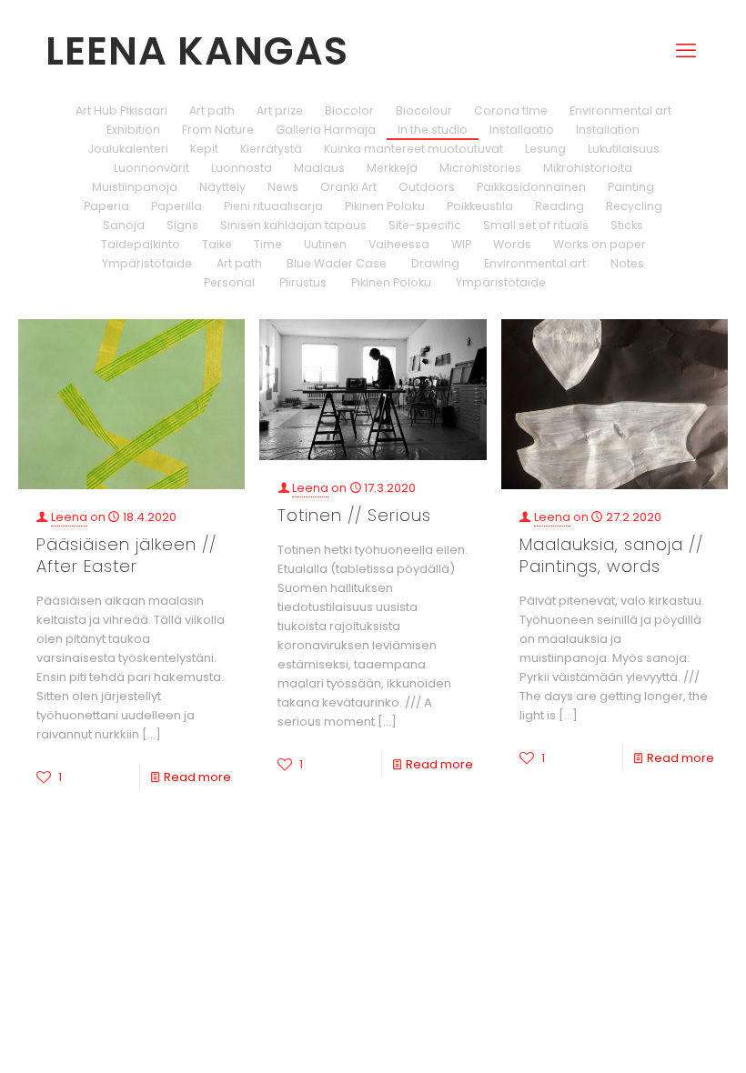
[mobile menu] (685, 23)
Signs (182, 225)
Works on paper (599, 244)
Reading (559, 206)
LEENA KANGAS (196, 51)
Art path (212, 110)
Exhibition (133, 129)
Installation (608, 129)
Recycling (634, 206)
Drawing (433, 263)
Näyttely (222, 187)
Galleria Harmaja (326, 129)
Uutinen (325, 244)
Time (268, 244)
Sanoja (124, 225)
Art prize (280, 110)
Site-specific (424, 225)
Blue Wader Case (335, 263)
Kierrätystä (271, 148)
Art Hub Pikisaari (121, 110)
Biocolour (424, 110)
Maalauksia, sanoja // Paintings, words (611, 555)
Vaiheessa (398, 244)
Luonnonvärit (151, 167)
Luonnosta (241, 167)
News (282, 187)
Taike (217, 244)
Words (512, 244)
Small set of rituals (536, 225)
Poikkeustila (480, 206)
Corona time (511, 110)
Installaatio (521, 129)
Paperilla (176, 206)
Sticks (626, 225)
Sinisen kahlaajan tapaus (293, 225)
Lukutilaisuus (624, 148)
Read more (197, 777)
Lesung (545, 148)
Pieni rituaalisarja (273, 206)
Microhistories (480, 167)
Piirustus (302, 282)
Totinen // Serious (354, 515)
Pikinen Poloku (385, 206)
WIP (461, 244)
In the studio (433, 129)
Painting (631, 187)
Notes (626, 263)
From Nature (218, 129)
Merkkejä (392, 167)
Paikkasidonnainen (531, 187)
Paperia (106, 206)
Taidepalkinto (140, 244)
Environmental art (620, 110)
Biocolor (349, 110)
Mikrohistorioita (587, 167)
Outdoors (426, 187)
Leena (69, 517)
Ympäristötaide (147, 263)
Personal (228, 282)
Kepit (204, 148)
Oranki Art (348, 187)
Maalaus (319, 167)
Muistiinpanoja (134, 187)
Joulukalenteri (127, 148)
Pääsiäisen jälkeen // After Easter (126, 555)
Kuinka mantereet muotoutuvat (413, 148)
